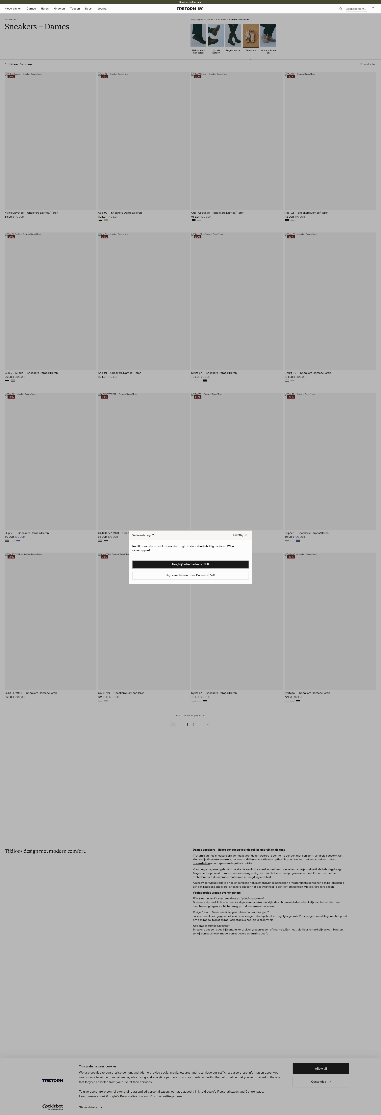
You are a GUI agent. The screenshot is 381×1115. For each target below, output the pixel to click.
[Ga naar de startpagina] (190, 8)
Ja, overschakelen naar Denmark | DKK (190, 575)
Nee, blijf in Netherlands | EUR (190, 564)
